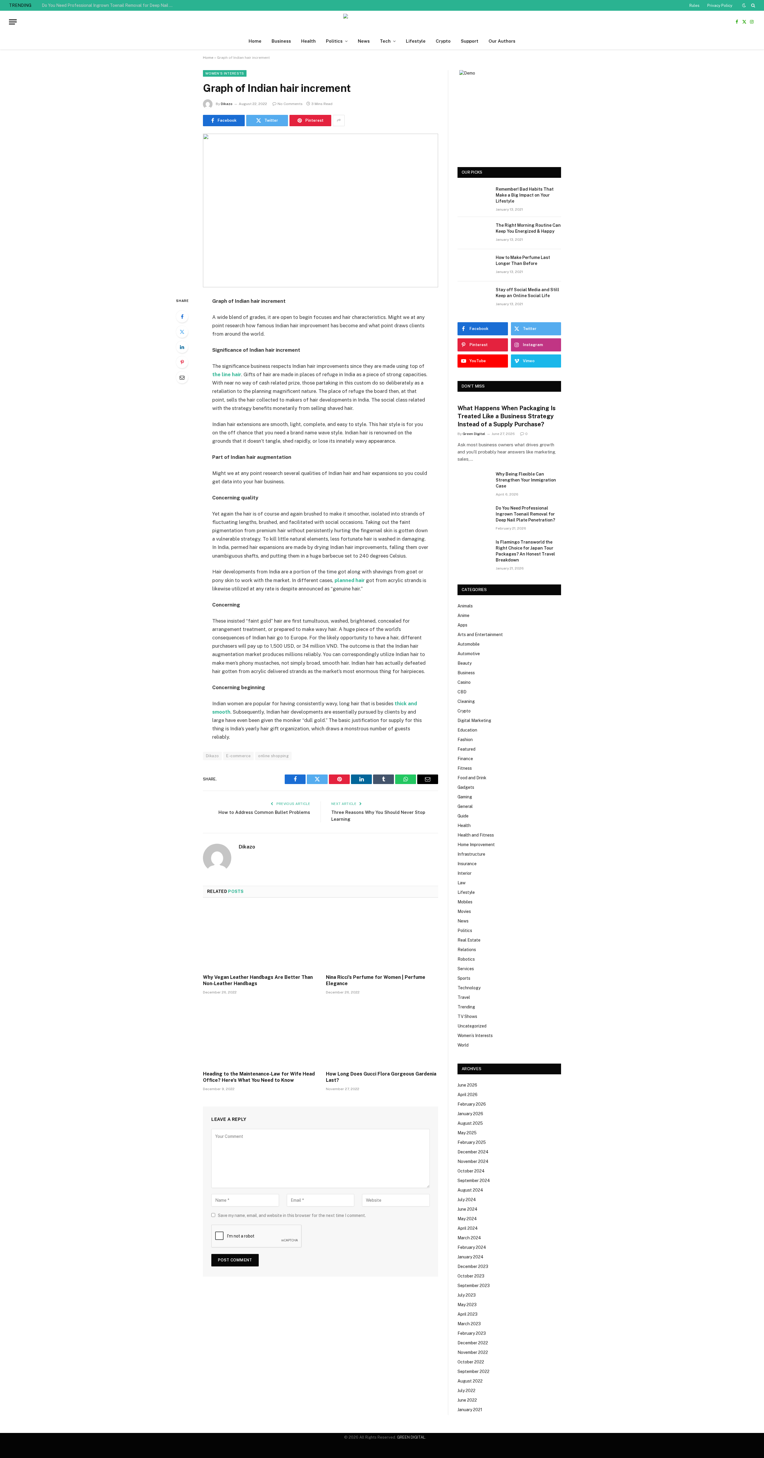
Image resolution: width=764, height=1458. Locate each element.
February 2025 (472, 1142)
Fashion (465, 739)
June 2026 (467, 1085)
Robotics (466, 959)
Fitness (465, 768)
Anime (463, 615)
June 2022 (467, 1400)
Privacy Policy (719, 5)
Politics (334, 41)
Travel (464, 997)
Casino (464, 682)
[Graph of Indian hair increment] (320, 210)
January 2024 (470, 1257)
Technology (469, 987)
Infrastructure (471, 854)
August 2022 (470, 1381)
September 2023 (474, 1285)
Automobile (469, 644)
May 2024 (467, 1218)
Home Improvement (476, 844)
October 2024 (471, 1171)
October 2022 (471, 1362)
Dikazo (226, 104)
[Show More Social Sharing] (339, 120)
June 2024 (468, 1209)
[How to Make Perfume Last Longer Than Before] (474, 265)
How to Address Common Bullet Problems (264, 812)
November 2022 (473, 1352)
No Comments (290, 104)
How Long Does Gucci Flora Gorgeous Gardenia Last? (381, 1077)
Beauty (465, 663)
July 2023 (467, 1295)
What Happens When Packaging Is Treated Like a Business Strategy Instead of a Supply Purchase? (507, 416)
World (463, 1045)
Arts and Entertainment (480, 634)
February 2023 (472, 1333)
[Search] (752, 5)
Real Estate (469, 940)
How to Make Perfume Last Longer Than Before (523, 260)
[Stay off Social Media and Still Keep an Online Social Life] (474, 297)
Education (467, 730)
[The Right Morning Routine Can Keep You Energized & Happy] (474, 233)
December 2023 (473, 1266)
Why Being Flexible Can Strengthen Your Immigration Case (526, 480)
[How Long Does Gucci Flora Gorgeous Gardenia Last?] (382, 1034)
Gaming (465, 796)
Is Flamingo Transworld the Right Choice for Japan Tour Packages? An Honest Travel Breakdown (525, 551)
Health (308, 41)
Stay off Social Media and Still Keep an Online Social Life (527, 292)
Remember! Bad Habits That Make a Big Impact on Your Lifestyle (525, 195)
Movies (464, 911)
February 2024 (472, 1247)
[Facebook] (182, 317)
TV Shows (467, 1016)
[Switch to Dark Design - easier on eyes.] (744, 5)
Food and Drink (472, 777)
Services (466, 968)
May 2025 (467, 1132)
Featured (466, 749)
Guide (463, 816)
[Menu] (13, 22)
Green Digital (474, 434)
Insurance (467, 863)
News (364, 41)
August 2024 (470, 1190)
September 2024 (474, 1180)
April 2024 (468, 1228)
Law (462, 882)
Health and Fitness (476, 835)
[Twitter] (182, 332)
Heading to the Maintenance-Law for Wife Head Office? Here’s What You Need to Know (259, 1077)
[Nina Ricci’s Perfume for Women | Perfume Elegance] (382, 937)
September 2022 (473, 1371)
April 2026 (468, 1094)
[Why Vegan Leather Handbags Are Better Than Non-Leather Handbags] (259, 937)
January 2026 (470, 1113)
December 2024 (473, 1152)
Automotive (469, 653)
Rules (694, 5)
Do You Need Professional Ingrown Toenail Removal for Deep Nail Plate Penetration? (109, 5)
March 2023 (469, 1323)
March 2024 (469, 1237)
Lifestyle (416, 41)
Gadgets (466, 787)
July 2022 (466, 1390)
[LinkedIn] (182, 347)
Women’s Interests (224, 73)
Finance (465, 758)
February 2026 (472, 1104)
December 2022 (473, 1342)
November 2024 (473, 1161)
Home (255, 41)
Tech (385, 41)
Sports (464, 978)
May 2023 (467, 1304)
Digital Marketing (474, 720)
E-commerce (238, 756)
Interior (465, 873)
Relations (467, 949)
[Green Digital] (382, 22)
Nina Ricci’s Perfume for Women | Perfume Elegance (375, 980)
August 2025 (470, 1123)
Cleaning (466, 701)
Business (281, 41)
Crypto (443, 41)
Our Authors (502, 41)
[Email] (182, 377)
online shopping (273, 756)
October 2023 (471, 1276)
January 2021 (470, 1409)
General (465, 806)
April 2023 (468, 1314)
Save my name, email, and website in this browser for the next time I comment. (292, 1215)
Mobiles (465, 902)
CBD (462, 691)
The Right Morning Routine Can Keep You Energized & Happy (528, 228)
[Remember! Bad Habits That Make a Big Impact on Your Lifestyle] (474, 197)
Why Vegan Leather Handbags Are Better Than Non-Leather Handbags (258, 980)
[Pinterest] (182, 362)
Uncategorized (472, 1026)
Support (469, 41)
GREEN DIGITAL (411, 1437)
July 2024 (467, 1199)
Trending (466, 1007)
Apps (462, 625)
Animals (465, 606)
